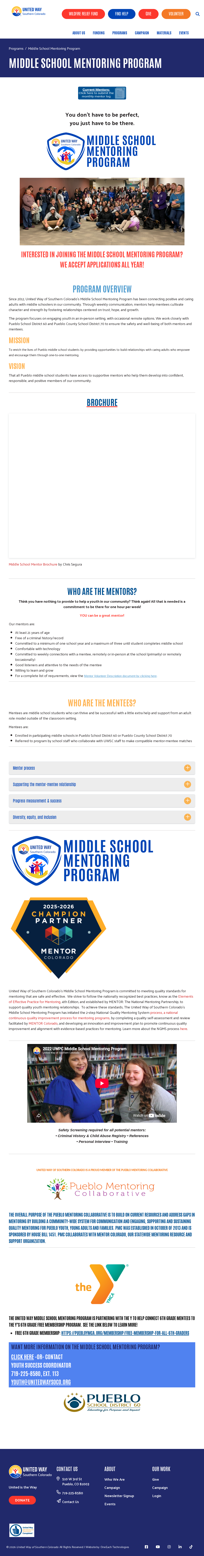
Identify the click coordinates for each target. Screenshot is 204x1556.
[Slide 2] (102, 1472)
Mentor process (24, 767)
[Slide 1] (95, 1472)
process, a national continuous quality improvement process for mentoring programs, (93, 1015)
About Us (79, 32)
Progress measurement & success (37, 800)
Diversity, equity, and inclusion (34, 816)
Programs (119, 32)
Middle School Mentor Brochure (33, 564)
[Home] (30, 11)
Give (148, 13)
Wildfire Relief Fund (83, 13)
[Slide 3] (109, 1472)
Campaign (142, 32)
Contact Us (70, 1551)
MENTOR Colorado (43, 1023)
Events (184, 32)
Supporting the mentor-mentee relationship (44, 784)
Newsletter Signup (119, 1545)
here (183, 1028)
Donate (22, 1549)
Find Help (121, 13)
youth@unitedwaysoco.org (41, 1381)
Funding (99, 32)
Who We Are (114, 1528)
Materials (164, 32)
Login (156, 1545)
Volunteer (176, 13)
